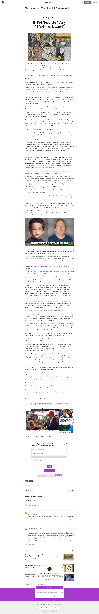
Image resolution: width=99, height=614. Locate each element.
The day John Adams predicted (34, 555)
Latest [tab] (30, 551)
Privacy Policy (59, 592)
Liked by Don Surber (33, 514)
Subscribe (87, 2)
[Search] (79, 2)
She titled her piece (30, 339)
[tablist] (31, 500)
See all (27, 584)
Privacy (48, 604)
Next (70, 490)
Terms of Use (56, 590)
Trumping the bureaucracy (33, 565)
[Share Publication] (82, 2)
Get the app (56, 607)
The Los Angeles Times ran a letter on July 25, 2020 (40, 107)
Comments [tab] (28, 500)
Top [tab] (26, 551)
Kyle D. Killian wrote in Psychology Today (57, 120)
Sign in (95, 2)
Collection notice (58, 604)
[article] (49, 558)
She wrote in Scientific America (34, 177)
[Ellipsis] (73, 513)
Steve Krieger (31, 528)
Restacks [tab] (34, 500)
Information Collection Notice (49, 592)
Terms (52, 604)
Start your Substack (46, 607)
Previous (30, 490)
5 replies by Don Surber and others (37, 524)
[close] (62, 567)
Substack (43, 611)
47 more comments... (29, 544)
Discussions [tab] (35, 551)
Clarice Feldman (31, 513)
